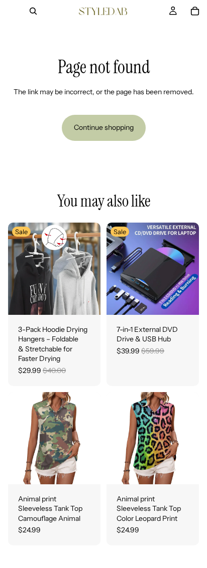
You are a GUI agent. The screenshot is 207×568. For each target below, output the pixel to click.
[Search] (33, 11)
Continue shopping (104, 127)
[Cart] (195, 11)
